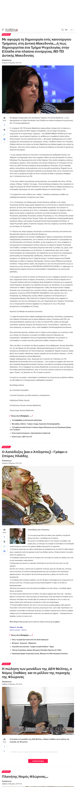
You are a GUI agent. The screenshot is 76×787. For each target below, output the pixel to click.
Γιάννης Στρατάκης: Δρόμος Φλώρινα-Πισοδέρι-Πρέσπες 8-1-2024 (36, 650)
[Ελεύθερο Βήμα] (11, 30)
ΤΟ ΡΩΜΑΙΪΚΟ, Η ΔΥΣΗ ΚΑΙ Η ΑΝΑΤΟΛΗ (27, 420)
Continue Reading (38, 761)
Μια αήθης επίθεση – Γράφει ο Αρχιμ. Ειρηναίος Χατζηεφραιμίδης (36, 424)
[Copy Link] (4, 134)
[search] (62, 29)
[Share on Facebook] (4, 125)
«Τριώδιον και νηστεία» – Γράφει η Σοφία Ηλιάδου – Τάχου (33, 647)
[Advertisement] (38, 14)
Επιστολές (6, 34)
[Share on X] (4, 129)
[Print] (4, 139)
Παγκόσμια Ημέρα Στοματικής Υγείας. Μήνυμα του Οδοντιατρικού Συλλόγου (40, 654)
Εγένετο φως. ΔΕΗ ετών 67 (22, 437)
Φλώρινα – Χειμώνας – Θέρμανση (24, 643)
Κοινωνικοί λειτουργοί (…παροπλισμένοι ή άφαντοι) (31, 433)
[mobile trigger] (3, 30)
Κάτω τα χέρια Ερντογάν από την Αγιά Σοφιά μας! (30, 640)
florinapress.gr (7, 60)
